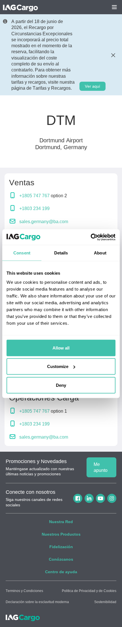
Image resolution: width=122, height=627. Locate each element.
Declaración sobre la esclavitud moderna (37, 602)
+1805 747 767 (34, 195)
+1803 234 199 (34, 208)
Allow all (61, 347)
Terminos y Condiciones (24, 591)
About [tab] (100, 252)
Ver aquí (92, 86)
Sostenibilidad (105, 602)
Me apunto (101, 467)
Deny (61, 385)
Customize (57, 366)
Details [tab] (61, 252)
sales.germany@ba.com (43, 221)
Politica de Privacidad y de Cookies (89, 591)
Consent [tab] (21, 252)
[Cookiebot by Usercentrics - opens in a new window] (90, 237)
